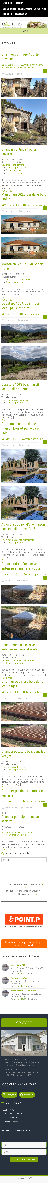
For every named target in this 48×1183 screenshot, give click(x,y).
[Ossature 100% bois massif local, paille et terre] (24, 325)
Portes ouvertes (9, 67)
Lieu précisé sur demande (13, 165)
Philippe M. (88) (11, 692)
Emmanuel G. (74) (20, 973)
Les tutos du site (11, 1118)
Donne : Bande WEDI (19, 978)
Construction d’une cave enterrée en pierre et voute (20, 566)
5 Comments (25, 211)
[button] (24, 920)
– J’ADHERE (6, 3)
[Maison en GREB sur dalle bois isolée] (24, 216)
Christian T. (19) (11, 801)
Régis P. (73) (10, 314)
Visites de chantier (26, 67)
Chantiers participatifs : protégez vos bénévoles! (24, 943)
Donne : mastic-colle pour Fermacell (25, 991)
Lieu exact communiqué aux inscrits (18, 279)
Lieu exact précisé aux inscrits (15, 400)
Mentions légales (11, 1122)
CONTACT (24, 1023)
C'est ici (33, 894)
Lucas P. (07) (10, 65)
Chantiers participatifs (33, 65)
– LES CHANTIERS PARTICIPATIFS (16, 8)
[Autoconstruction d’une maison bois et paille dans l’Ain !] (24, 450)
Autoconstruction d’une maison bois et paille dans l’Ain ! (20, 428)
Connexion (21, 14)
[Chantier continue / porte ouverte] (24, 79)
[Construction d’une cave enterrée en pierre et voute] (24, 586)
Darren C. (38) (10, 439)
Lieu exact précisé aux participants (17, 540)
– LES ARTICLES (8, 14)
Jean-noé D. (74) (12, 574)
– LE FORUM (17, 3)
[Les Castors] (24, 24)
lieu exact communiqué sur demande (18, 832)
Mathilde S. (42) (11, 205)
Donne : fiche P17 (18, 965)
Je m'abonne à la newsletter (24, 1159)
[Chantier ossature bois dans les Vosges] (24, 703)
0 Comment (23, 74)
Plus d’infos (6, 190)
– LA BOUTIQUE (39, 8)
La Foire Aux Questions (13, 1113)
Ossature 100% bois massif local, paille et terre (21, 305)
